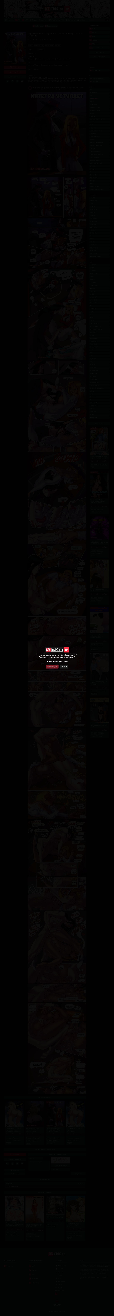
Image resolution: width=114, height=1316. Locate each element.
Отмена (64, 667)
